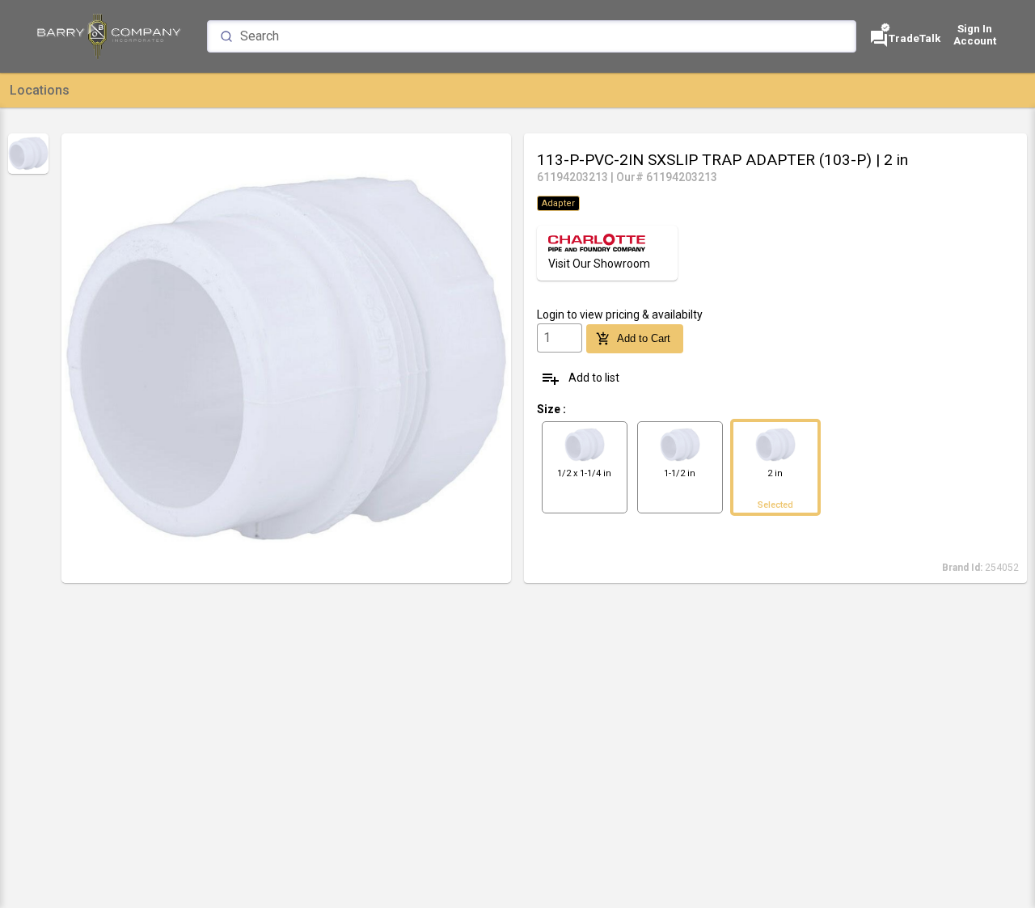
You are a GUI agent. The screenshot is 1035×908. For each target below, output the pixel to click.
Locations (40, 90)
